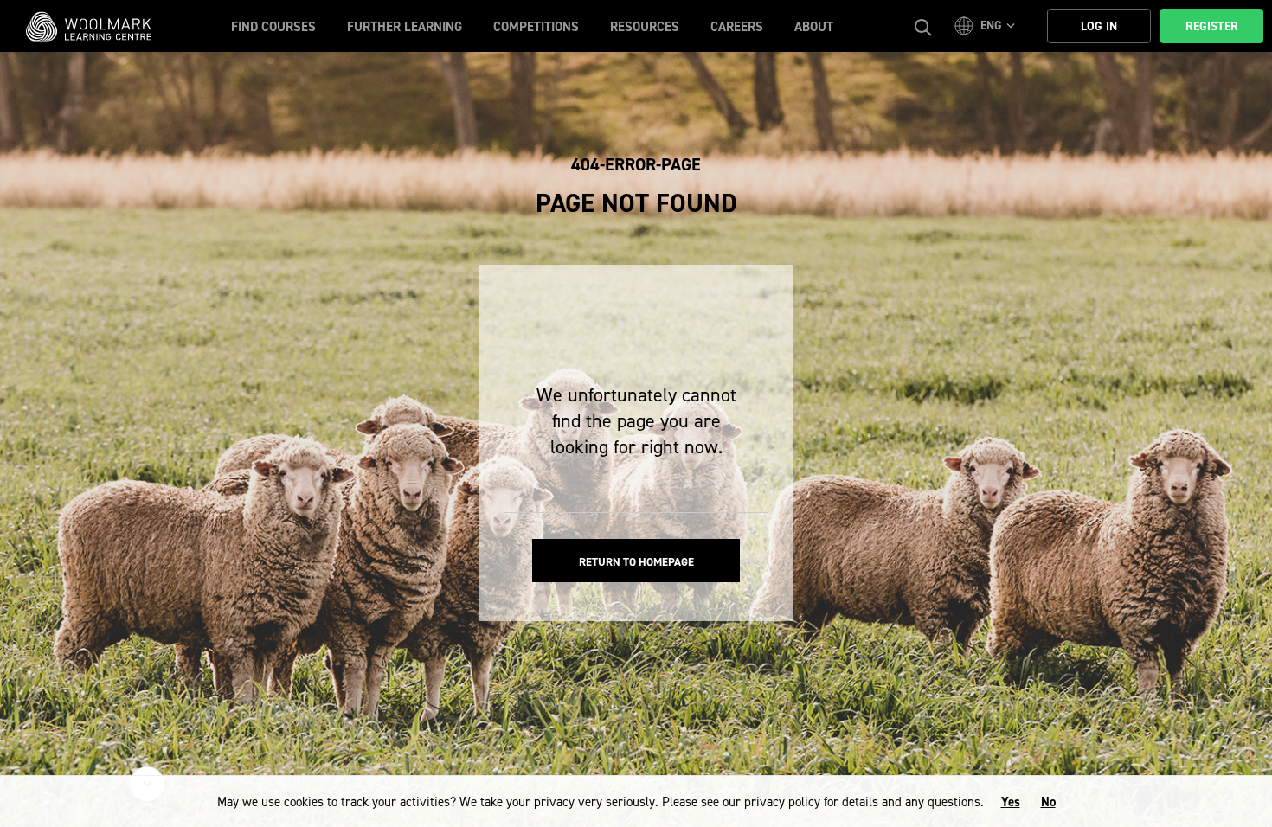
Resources (644, 26)
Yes (1010, 802)
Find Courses (273, 26)
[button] (987, 26)
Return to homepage (636, 562)
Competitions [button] (536, 26)
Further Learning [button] (404, 26)
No (1048, 802)
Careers (736, 26)
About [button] (813, 26)
